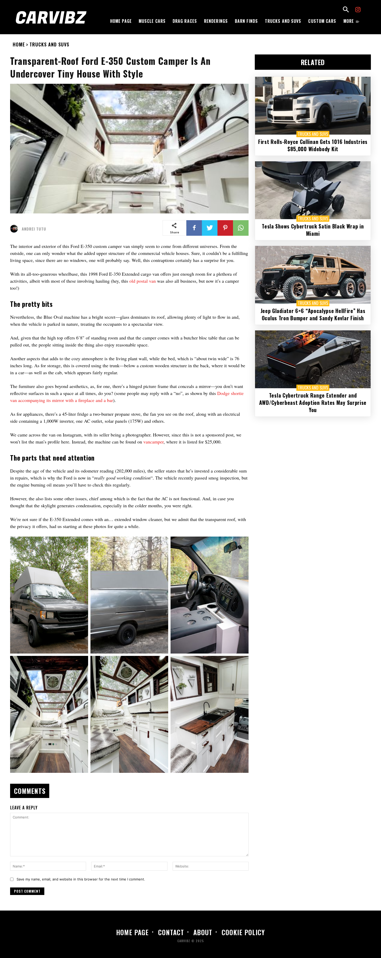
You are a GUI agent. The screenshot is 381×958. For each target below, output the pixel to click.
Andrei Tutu (34, 229)
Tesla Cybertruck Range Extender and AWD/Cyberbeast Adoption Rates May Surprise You (312, 402)
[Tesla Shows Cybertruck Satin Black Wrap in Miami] (313, 190)
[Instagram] (358, 10)
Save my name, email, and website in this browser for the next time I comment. (81, 879)
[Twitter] (209, 228)
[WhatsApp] (241, 228)
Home (19, 44)
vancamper (153, 442)
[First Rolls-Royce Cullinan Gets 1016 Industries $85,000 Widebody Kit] (313, 106)
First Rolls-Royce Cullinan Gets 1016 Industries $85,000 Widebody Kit (313, 145)
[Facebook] (194, 228)
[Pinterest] (225, 228)
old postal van (142, 281)
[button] (346, 10)
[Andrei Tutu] (15, 229)
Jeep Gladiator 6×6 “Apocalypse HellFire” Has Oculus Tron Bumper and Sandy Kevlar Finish (312, 314)
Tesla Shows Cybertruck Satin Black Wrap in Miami (313, 229)
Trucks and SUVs (49, 44)
